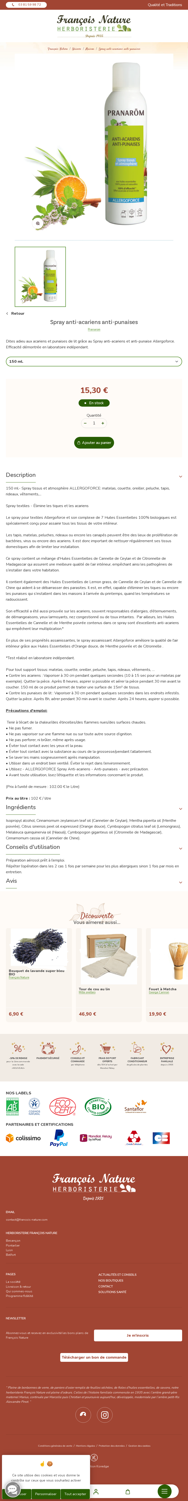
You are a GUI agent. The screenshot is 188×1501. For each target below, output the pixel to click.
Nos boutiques (110, 1280)
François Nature (58, 49)
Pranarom (94, 329)
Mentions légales (85, 1446)
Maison (90, 49)
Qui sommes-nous (19, 1291)
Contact (105, 1286)
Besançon (13, 1240)
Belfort (11, 1255)
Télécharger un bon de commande (94, 1357)
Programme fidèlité (19, 1296)
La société (13, 1282)
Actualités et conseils (117, 1275)
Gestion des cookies (139, 1446)
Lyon (9, 1250)
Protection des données (112, 1446)
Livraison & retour (18, 1287)
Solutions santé (112, 1292)
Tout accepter (75, 1494)
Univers (76, 49)
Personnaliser (46, 1494)
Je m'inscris (138, 1335)
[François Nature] (94, 26)
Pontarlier (13, 1245)
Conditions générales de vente (55, 1446)
